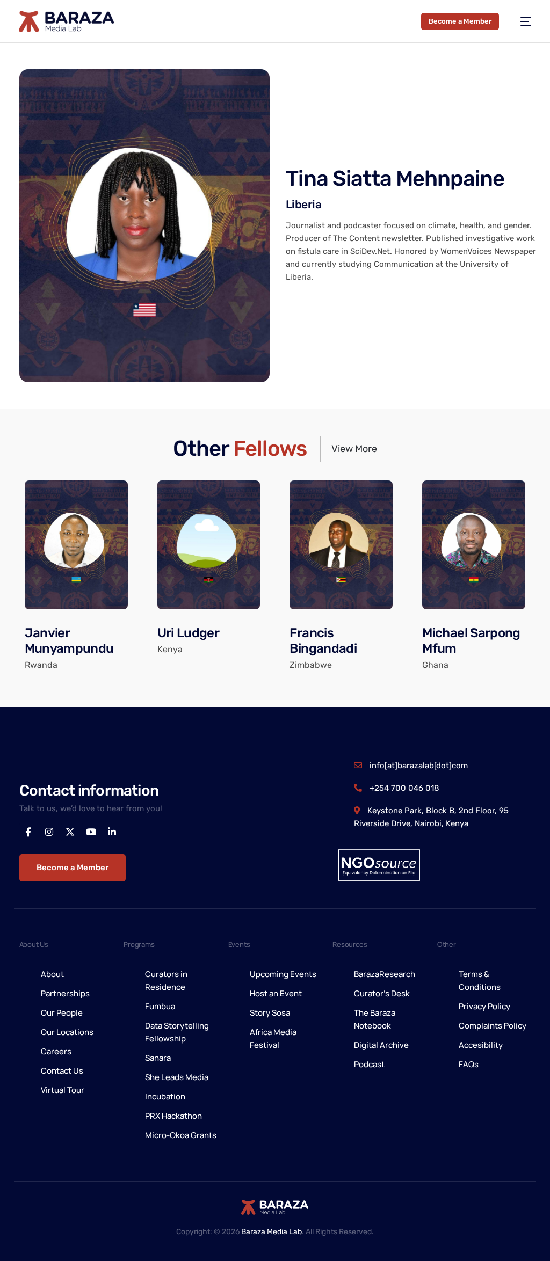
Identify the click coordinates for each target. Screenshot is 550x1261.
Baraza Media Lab (271, 1231)
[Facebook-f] (28, 832)
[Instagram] (49, 832)
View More (354, 449)
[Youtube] (91, 832)
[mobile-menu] (520, 21)
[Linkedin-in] (112, 832)
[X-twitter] (70, 832)
